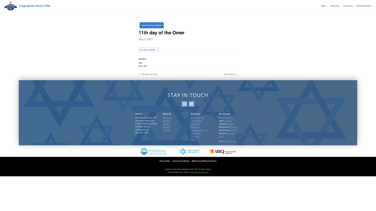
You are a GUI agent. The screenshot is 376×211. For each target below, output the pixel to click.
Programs (166, 124)
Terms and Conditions (180, 161)
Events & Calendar (197, 118)
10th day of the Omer (149, 74)
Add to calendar (149, 50)
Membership (195, 124)
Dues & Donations (364, 6)
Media (193, 140)
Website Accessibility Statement (204, 161)
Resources (335, 6)
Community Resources (199, 130)
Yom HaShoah (229, 74)
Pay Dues (233, 130)
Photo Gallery (196, 133)
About (323, 6)
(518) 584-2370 (230, 141)
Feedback (230, 124)
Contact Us (347, 6)
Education (166, 127)
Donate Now (228, 118)
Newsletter (195, 127)
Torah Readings (196, 121)
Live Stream (195, 136)
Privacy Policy (165, 161)
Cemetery (166, 130)
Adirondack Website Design (199, 172)
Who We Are (167, 118)
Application (234, 127)
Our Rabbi (166, 121)
